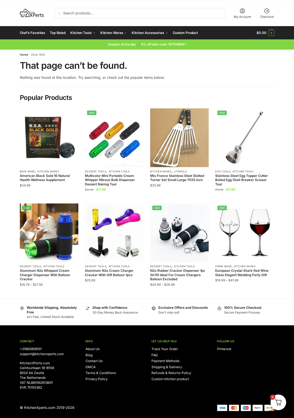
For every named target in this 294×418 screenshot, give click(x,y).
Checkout (267, 16)
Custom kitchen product (170, 379)
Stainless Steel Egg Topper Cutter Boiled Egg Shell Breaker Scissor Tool (241, 180)
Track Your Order (164, 349)
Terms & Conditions (101, 373)
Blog (89, 355)
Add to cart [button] (179, 198)
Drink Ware (223, 266)
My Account (242, 16)
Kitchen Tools (119, 171)
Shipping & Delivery (166, 367)
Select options (49, 198)
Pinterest (224, 349)
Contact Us (94, 361)
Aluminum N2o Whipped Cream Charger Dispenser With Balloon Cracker (45, 275)
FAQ (154, 355)
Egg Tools (222, 171)
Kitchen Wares (48, 171)
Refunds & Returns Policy (171, 373)
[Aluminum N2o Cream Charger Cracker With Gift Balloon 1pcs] (114, 232)
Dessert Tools (95, 171)
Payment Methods (165, 361)
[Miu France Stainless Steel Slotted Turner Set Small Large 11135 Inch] (179, 137)
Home (24, 54)
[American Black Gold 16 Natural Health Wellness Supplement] (49, 137)
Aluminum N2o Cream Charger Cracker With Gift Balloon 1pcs (109, 273)
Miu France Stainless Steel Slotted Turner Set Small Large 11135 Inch (177, 178)
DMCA (91, 367)
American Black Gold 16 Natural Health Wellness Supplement (45, 178)
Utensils (180, 171)
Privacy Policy (97, 379)
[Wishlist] (72, 115)
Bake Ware (27, 171)
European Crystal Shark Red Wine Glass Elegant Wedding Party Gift (242, 273)
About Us (93, 349)
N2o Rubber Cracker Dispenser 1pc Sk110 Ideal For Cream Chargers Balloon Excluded (177, 275)
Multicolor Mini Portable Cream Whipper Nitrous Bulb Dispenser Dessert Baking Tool (110, 180)
